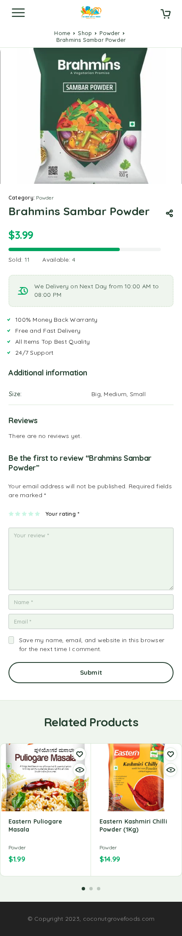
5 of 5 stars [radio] (38, 513)
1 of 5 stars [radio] (11, 513)
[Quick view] (79, 770)
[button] (83, 888)
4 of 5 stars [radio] (31, 513)
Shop (85, 33)
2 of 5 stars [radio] (18, 513)
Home (62, 33)
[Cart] (165, 14)
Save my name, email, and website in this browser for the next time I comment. (91, 644)
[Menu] (18, 12)
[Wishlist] (79, 754)
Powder (109, 33)
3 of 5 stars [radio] (25, 513)
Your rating (62, 513)
